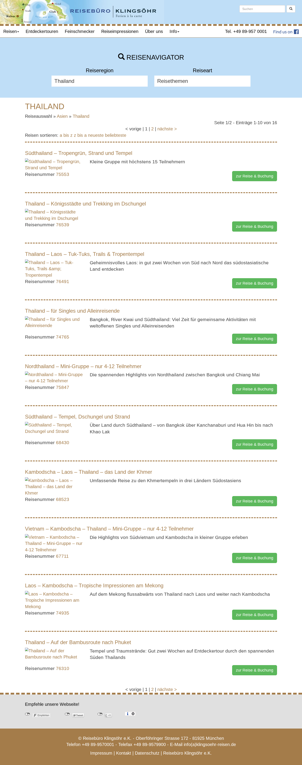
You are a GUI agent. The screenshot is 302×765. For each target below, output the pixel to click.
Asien (62, 116)
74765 (62, 336)
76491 (62, 281)
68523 (62, 499)
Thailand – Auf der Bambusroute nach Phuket (78, 642)
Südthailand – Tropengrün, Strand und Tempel (78, 153)
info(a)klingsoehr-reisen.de (210, 744)
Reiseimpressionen (119, 31)
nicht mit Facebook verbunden (27, 714)
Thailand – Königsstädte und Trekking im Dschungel (85, 204)
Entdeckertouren (42, 31)
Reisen (10, 31)
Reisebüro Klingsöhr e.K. (187, 753)
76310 (62, 668)
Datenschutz (147, 753)
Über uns (154, 31)
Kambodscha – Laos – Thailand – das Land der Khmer (88, 472)
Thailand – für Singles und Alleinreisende (72, 311)
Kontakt (123, 753)
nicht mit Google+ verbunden (100, 714)
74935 (62, 612)
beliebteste (115, 135)
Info (173, 31)
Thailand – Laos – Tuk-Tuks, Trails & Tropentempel (84, 254)
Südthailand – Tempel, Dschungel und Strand (77, 417)
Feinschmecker (80, 31)
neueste (96, 135)
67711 (62, 556)
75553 (62, 174)
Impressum (101, 753)
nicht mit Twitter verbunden (67, 714)
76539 (62, 224)
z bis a (80, 135)
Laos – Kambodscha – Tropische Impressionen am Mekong (94, 585)
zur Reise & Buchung (254, 176)
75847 (62, 387)
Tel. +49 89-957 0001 (246, 31)
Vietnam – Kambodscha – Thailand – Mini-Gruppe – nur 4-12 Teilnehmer (109, 529)
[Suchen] (291, 9)
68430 (62, 442)
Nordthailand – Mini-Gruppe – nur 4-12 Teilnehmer (83, 366)
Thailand (81, 116)
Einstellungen (133, 714)
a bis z (66, 135)
